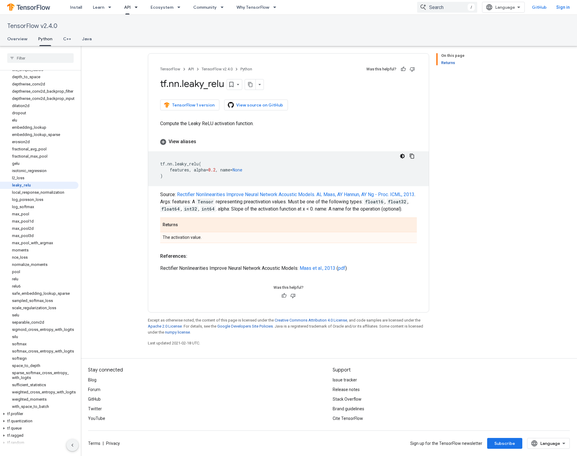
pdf (341, 268)
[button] (39, 413)
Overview (17, 39)
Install (76, 7)
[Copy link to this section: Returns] (184, 225)
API (127, 7)
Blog (92, 379)
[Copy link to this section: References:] (193, 256)
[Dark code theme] (402, 156)
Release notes (346, 389)
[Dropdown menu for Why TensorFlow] (276, 7)
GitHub (539, 7)
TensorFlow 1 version (193, 105)
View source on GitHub (259, 105)
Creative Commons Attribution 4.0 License (311, 320)
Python (45, 39)
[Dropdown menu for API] (138, 7)
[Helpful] (403, 69)
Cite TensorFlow (348, 418)
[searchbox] (40, 58)
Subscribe (504, 443)
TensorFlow (170, 69)
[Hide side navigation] (72, 445)
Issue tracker (345, 379)
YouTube (96, 418)
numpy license (177, 332)
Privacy (113, 443)
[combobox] (447, 7)
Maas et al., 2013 (317, 268)
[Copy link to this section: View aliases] (202, 141)
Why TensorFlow (253, 7)
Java (87, 39)
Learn (98, 7)
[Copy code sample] (412, 156)
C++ (67, 39)
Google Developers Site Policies (245, 326)
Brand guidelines (348, 408)
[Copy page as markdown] (250, 84)
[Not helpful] (412, 69)
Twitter (95, 408)
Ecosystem (162, 7)
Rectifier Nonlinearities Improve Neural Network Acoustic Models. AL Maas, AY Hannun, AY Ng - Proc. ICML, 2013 (295, 194)
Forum (94, 389)
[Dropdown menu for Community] (224, 7)
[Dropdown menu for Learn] (111, 7)
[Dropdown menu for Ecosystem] (180, 7)
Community (205, 7)
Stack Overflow (347, 399)
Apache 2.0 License (165, 326)
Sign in (563, 7)
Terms (94, 443)
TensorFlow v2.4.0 (32, 26)
